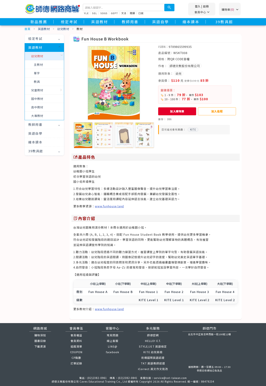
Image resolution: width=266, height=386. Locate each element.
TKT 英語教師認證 (153, 363)
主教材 (38, 64)
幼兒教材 (63, 28)
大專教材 (37, 115)
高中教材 (37, 107)
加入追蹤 (217, 111)
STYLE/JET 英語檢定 (153, 346)
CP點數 (76, 358)
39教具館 (224, 22)
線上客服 (112, 341)
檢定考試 (69, 22)
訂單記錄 (76, 363)
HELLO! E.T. (153, 341)
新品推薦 (38, 22)
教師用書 (130, 22)
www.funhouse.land (109, 206)
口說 (140, 13)
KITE (193, 129)
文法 (123, 13)
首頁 (27, 28)
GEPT (114, 13)
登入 (198, 6)
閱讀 (132, 13)
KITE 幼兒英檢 (152, 352)
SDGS (103, 13)
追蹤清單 (76, 346)
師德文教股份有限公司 (185, 66)
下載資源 (40, 346)
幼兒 (179, 73)
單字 (37, 73)
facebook (112, 352)
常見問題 (112, 335)
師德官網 (153, 335)
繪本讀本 (191, 22)
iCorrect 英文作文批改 (153, 369)
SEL (94, 13)
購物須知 (40, 335)
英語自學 (160, 22)
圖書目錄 (40, 341)
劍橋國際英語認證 (152, 358)
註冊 (206, 6)
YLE (86, 13)
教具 (37, 81)
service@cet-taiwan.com (170, 378)
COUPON (76, 352)
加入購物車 (177, 111)
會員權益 (76, 335)
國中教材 (37, 98)
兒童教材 (37, 90)
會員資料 (76, 341)
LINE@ (112, 346)
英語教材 (99, 22)
